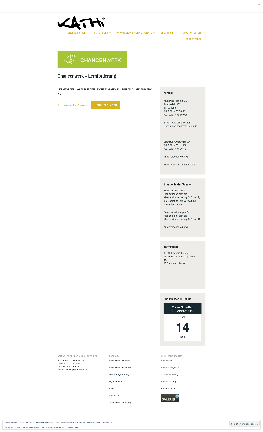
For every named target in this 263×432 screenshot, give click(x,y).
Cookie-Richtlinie (71, 427)
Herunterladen (106, 105)
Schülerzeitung (168, 381)
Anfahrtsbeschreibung (176, 156)
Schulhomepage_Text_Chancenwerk (74, 105)
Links (112, 388)
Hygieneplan (115, 381)
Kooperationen (168, 388)
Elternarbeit (166, 360)
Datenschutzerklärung (120, 367)
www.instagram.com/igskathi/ (179, 164)
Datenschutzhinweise (119, 360)
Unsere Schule (77, 32)
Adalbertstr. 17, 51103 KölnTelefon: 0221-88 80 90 (71, 362)
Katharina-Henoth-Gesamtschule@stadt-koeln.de (180, 124)
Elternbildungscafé (170, 367)
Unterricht (101, 32)
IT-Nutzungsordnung (119, 374)
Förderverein (194, 38)
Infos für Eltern (192, 32)
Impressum (114, 395)
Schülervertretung (169, 374)
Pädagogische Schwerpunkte (134, 32)
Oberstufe (167, 32)
